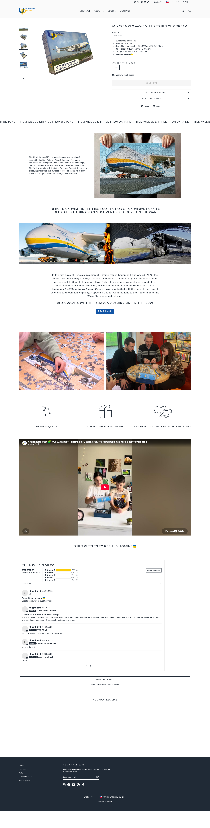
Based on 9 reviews (31, 572)
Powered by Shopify (105, 801)
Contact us (23, 769)
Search (21, 766)
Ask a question (152, 98)
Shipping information (151, 92)
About (98, 11)
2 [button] (90, 666)
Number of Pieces (123, 63)
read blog (105, 311)
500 (116, 67)
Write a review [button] (153, 570)
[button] (50, 570)
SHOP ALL (85, 11)
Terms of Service (25, 777)
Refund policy (24, 780)
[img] (35, 591)
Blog (111, 11)
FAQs (21, 773)
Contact (125, 11)
